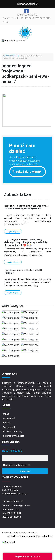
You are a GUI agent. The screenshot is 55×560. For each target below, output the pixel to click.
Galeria (6, 423)
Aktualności (9, 418)
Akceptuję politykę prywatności (17, 465)
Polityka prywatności (13, 436)
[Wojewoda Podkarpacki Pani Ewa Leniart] (26, 110)
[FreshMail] (8, 542)
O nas (6, 414)
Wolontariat (9, 427)
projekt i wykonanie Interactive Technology (30, 536)
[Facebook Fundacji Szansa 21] (26, 11)
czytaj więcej (12, 231)
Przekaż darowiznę (26, 171)
